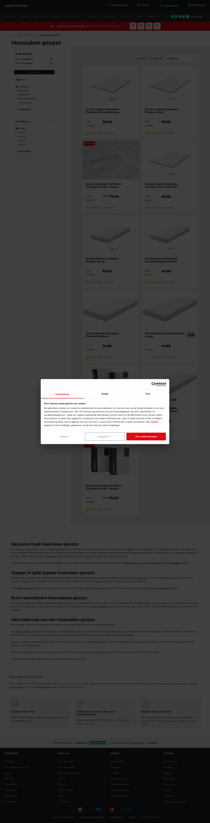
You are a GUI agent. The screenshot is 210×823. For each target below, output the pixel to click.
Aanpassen (103, 436)
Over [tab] (147, 393)
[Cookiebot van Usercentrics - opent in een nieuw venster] (153, 384)
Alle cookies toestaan (146, 436)
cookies (154, 421)
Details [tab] (105, 393)
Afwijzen (64, 436)
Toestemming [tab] (62, 394)
